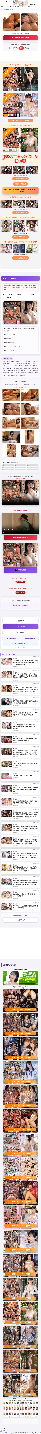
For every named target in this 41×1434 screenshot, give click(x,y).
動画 (21, 48)
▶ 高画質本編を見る (20, 538)
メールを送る (3, 1433)
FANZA (12, 350)
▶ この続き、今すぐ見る (20, 38)
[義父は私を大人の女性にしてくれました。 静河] (20, 582)
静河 (9, 339)
